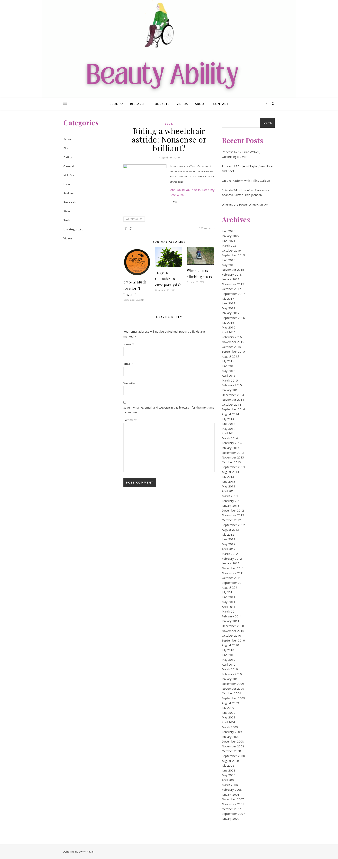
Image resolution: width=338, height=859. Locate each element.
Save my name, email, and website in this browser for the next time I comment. (168, 409)
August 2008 (230, 761)
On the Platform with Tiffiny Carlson (246, 180)
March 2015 (230, 380)
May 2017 (228, 308)
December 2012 (233, 510)
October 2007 (231, 809)
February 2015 (232, 385)
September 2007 (233, 814)
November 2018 (233, 270)
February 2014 (232, 443)
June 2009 (228, 713)
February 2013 (232, 501)
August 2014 (230, 414)
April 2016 (229, 332)
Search (267, 123)
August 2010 (230, 645)
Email (128, 363)
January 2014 (230, 448)
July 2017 (228, 298)
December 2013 (233, 453)
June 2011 (228, 597)
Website (129, 383)
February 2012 (232, 558)
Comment (130, 420)
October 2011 (231, 578)
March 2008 (230, 785)
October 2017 (231, 289)
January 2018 (230, 279)
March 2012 (230, 554)
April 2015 (229, 375)
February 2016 (232, 337)
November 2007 (233, 804)
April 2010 (229, 664)
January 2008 (230, 794)
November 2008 (233, 746)
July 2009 (228, 708)
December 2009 (233, 684)
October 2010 (231, 635)
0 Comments (207, 228)
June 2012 (228, 539)
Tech (66, 220)
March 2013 (230, 496)
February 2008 (232, 789)
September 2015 (233, 351)
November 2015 (233, 342)
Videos (182, 104)
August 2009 (230, 703)
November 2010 (233, 631)
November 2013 (233, 457)
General (68, 166)
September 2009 (233, 698)
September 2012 (233, 525)
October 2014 (231, 404)
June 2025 (228, 231)
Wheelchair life (134, 219)
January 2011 (230, 621)
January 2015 (230, 390)
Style (66, 211)
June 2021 (228, 241)
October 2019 (231, 250)
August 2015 (230, 356)
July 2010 (228, 650)
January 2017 (230, 313)
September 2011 (233, 583)
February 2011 (232, 616)
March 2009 (230, 727)
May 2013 (228, 486)
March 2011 (230, 611)
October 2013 (231, 462)
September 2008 (233, 756)
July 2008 (228, 765)
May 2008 (228, 775)
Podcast (69, 193)
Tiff (129, 228)
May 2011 (228, 602)
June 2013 (228, 481)
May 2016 (228, 327)
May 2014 (228, 428)
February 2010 (232, 674)
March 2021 (230, 245)
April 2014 (229, 433)
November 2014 (233, 400)
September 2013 (233, 467)
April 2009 (229, 722)
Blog (114, 104)
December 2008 (233, 741)
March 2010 (230, 669)
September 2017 (233, 294)
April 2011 (229, 607)
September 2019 (233, 255)
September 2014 (233, 409)
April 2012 (229, 549)
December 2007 (233, 799)
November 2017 (233, 284)
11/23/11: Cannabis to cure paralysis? (168, 278)
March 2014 (230, 438)
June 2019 (228, 260)
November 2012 (233, 515)
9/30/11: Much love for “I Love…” (135, 288)
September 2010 (233, 640)
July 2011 (228, 592)
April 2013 (229, 491)
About (200, 104)
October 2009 (231, 693)
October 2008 (231, 751)
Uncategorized (73, 229)
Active (67, 139)
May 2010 (228, 659)
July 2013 (228, 477)
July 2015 (228, 361)
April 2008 (229, 780)
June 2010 (228, 655)
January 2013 (230, 505)
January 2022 (230, 236)
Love (66, 184)
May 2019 (228, 265)
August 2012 (230, 529)
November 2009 (233, 688)
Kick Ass (68, 175)
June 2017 (228, 303)
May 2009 (228, 717)
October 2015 (231, 347)
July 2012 (228, 534)
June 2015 (228, 366)
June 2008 (228, 770)
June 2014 (228, 424)
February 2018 (232, 274)
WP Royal (87, 851)
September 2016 (233, 318)
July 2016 (228, 323)
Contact (220, 104)
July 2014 (228, 419)
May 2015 (228, 371)
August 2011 (230, 587)
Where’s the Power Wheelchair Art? (246, 204)
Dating (67, 157)
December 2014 (233, 395)
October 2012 (231, 520)
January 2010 (230, 679)
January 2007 (230, 818)
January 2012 (230, 563)
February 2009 (232, 732)
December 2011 (233, 568)
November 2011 (233, 573)
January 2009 (230, 737)
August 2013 (230, 472)
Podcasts (161, 104)
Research (138, 104)
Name (128, 344)
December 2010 (233, 626)
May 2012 (228, 544)
